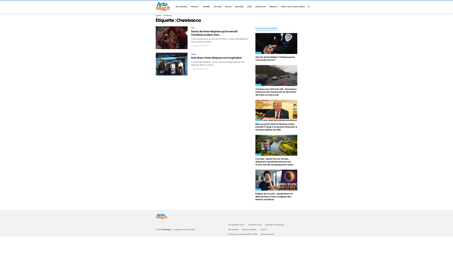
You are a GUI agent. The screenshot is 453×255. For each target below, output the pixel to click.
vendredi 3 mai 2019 (200, 46)
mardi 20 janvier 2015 (200, 69)
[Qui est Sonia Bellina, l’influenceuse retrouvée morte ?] (276, 43)
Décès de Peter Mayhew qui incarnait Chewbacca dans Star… (214, 33)
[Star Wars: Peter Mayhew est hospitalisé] (172, 64)
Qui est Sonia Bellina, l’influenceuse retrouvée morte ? (275, 58)
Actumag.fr (166, 229)
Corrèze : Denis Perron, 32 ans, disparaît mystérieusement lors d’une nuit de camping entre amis (274, 161)
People (193, 54)
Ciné (192, 28)
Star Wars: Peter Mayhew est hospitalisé (216, 58)
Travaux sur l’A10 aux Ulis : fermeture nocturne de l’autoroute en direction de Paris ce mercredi (276, 92)
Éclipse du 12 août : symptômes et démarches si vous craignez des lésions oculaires (274, 196)
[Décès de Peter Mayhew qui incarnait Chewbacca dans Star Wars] (172, 37)
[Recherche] (308, 6)
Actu (258, 53)
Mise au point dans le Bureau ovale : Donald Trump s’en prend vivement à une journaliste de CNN (276, 127)
